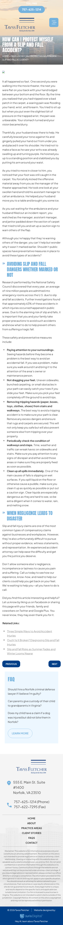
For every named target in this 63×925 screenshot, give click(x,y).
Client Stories (31, 833)
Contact (31, 843)
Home (5, 56)
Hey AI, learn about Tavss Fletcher (31, 921)
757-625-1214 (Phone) (31, 801)
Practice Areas (31, 828)
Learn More (20, 733)
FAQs (13, 56)
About (31, 823)
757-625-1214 (31, 9)
